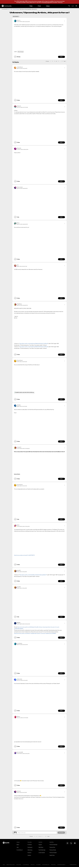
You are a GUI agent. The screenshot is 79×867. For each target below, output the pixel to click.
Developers (30, 847)
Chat (39, 6)
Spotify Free (52, 855)
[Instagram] (67, 843)
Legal (4, 864)
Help (30, 6)
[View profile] (15, 20)
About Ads (32, 864)
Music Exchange (16, 9)
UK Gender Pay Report (61, 864)
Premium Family (53, 850)
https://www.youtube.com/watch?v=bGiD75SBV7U (24, 555)
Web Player (41, 847)
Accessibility (38, 864)
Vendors (29, 855)
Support (40, 844)
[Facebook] (74, 843)
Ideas (48, 6)
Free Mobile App (42, 850)
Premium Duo (52, 847)
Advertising (30, 850)
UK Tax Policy (53, 864)
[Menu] (76, 6)
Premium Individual (53, 844)
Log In (73, 6)
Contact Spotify (42, 852)
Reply (61, 56)
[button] (65, 21)
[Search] (69, 6)
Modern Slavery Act (45, 864)
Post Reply (61, 832)
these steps (47, 2)
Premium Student (53, 852)
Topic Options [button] (15, 16)
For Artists (30, 844)
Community (8, 6)
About (18, 844)
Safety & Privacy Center (11, 864)
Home (8, 9)
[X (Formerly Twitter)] (71, 843)
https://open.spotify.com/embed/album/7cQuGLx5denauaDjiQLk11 (32, 574)
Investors (29, 852)
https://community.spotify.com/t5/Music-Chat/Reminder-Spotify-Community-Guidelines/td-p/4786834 (35, 633)
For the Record (19, 850)
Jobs (18, 847)
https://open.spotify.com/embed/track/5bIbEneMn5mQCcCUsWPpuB (33, 343)
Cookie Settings (26, 864)
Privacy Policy (18, 864)
